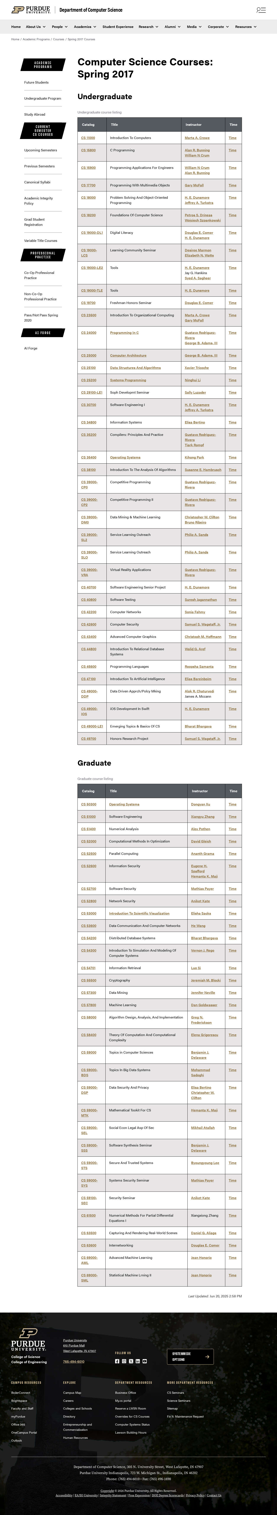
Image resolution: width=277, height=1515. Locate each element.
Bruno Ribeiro (195, 522)
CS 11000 (88, 137)
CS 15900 (88, 167)
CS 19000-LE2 (92, 267)
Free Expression (139, 1495)
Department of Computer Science (91, 9)
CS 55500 (88, 980)
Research (146, 26)
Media (192, 26)
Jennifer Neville (203, 992)
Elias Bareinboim (198, 678)
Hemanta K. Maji (204, 876)
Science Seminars (178, 1400)
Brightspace (19, 1400)
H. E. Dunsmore (197, 197)
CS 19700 (88, 302)
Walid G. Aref (195, 648)
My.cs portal (123, 1400)
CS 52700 (88, 888)
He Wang (198, 925)
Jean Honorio (201, 1257)
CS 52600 (88, 865)
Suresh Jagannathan (201, 599)
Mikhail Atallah (203, 1127)
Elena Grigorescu (204, 1034)
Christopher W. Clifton (202, 516)
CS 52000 (88, 841)
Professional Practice (43, 255)
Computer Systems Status (132, 1424)
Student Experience (118, 26)
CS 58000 (88, 1017)
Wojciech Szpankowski (203, 220)
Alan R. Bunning (197, 149)
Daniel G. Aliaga (203, 1232)
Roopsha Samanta (199, 666)
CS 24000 (88, 332)
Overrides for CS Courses (132, 1416)
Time (233, 137)
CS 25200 (88, 379)
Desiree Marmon (198, 249)
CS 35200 (88, 434)
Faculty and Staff (22, 1408)
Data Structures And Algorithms (135, 367)
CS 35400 (88, 457)
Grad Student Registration (34, 222)
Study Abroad (34, 114)
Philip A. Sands (196, 534)
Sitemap (172, 1408)
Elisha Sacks (201, 913)
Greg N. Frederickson (201, 1020)
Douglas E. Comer (199, 232)
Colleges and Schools (77, 1408)
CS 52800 (88, 900)
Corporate (216, 26)
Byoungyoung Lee (205, 1162)
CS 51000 (88, 816)
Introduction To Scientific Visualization (139, 913)
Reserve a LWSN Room (130, 1408)
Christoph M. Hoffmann (203, 636)
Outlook (16, 1440)
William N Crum (197, 155)
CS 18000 (88, 197)
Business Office (125, 1392)
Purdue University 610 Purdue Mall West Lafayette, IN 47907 (79, 1345)
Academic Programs (36, 39)
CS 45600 (88, 666)
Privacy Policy (195, 1495)
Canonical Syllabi (37, 181)
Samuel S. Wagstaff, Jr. (203, 624)
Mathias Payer (202, 888)
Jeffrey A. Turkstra (199, 202)
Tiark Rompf (194, 444)
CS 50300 (88, 804)
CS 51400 (88, 828)
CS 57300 (88, 992)
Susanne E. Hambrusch (203, 469)
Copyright (107, 1491)
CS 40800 (88, 599)
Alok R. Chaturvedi (199, 691)
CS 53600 (88, 925)
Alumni (170, 26)
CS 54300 (88, 950)
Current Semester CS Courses (43, 130)
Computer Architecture (128, 355)
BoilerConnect (20, 1392)
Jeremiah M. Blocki (206, 980)
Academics (82, 26)
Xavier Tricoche (197, 367)
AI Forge (43, 333)
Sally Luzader (195, 392)
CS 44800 (88, 648)
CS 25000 (88, 355)
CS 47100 (88, 678)
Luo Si (196, 967)
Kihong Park (194, 457)
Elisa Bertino (195, 422)
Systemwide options (181, 1357)
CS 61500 (88, 1215)
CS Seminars (175, 1392)
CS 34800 (88, 422)
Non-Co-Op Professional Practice (40, 296)
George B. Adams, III (201, 342)
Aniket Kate (200, 900)
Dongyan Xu (200, 804)
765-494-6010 (73, 1361)
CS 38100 (88, 469)
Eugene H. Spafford (199, 868)
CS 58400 (88, 1034)
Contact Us (214, 1495)
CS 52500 (88, 853)
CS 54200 (88, 937)
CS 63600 (88, 1245)
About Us (33, 26)
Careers (68, 1400)
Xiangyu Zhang (202, 816)
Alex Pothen (200, 828)
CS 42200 (88, 611)
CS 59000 (88, 1052)
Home (16, 26)
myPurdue (18, 1416)
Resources (243, 26)
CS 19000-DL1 (92, 232)
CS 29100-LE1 (91, 392)
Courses (58, 39)
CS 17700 (88, 185)
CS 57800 (88, 1004)
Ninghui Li (193, 379)
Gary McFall (194, 185)
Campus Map (72, 1392)
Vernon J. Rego (202, 950)
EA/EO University (86, 1495)
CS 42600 (88, 624)
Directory (69, 1416)
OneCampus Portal (24, 1432)
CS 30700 (88, 404)
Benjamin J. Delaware (200, 1055)
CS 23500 (88, 314)
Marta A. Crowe (197, 137)
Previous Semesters (39, 165)
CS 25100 (88, 367)
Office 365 (18, 1424)
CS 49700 (88, 738)
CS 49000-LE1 (92, 726)
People (57, 26)
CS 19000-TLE (92, 290)
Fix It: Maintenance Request (185, 1416)
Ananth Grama (202, 853)
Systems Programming (128, 379)
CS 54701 (88, 967)
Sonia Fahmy (195, 611)
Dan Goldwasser (204, 1004)
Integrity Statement (113, 1495)
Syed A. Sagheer (198, 277)
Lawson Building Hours (131, 1432)
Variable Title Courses (40, 240)
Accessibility (64, 1495)
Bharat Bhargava (198, 726)
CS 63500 (88, 1232)
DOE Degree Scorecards (168, 1495)
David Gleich (201, 841)
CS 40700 (88, 587)
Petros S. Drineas (198, 214)
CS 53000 (88, 913)
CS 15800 (88, 149)
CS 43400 (88, 636)
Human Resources (75, 1437)
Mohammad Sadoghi (200, 1072)
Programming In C (124, 332)
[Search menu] (260, 10)
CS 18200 (88, 214)
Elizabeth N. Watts (199, 255)
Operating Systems (125, 457)
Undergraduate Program (42, 98)
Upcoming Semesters (40, 149)
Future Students (36, 82)
